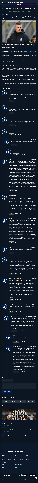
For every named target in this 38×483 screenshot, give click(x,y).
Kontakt (9, 459)
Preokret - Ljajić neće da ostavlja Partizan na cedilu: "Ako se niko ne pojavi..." (18, 436)
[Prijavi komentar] (20, 101)
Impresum (4, 459)
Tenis (21, 466)
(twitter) (14, 401)
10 (16, 134)
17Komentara (28, 11)
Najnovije (15, 459)
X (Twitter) (27, 461)
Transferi (15, 467)
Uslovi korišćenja (5, 479)
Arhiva (3, 467)
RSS (8, 461)
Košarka (21, 459)
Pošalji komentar (7, 391)
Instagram (27, 464)
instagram (23, 401)
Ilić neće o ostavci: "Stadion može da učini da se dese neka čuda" (17, 429)
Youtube (27, 462)
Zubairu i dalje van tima (7, 423)
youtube (31, 401)
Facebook (27, 459)
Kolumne (21, 461)
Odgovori (12, 125)
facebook (6, 401)
